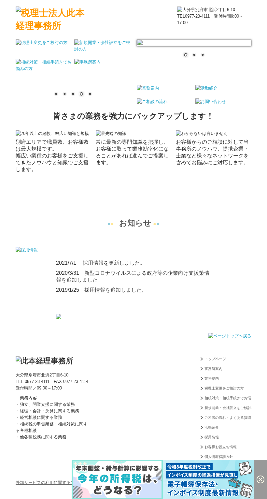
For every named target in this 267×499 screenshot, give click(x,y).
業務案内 (211, 378)
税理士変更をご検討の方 (224, 388)
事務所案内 (213, 369)
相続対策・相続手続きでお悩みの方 (227, 398)
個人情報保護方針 (218, 457)
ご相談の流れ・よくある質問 (227, 417)
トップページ (215, 359)
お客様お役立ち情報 (220, 447)
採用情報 (211, 437)
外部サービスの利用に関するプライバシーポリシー (64, 482)
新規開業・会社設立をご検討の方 (227, 408)
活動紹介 (211, 427)
